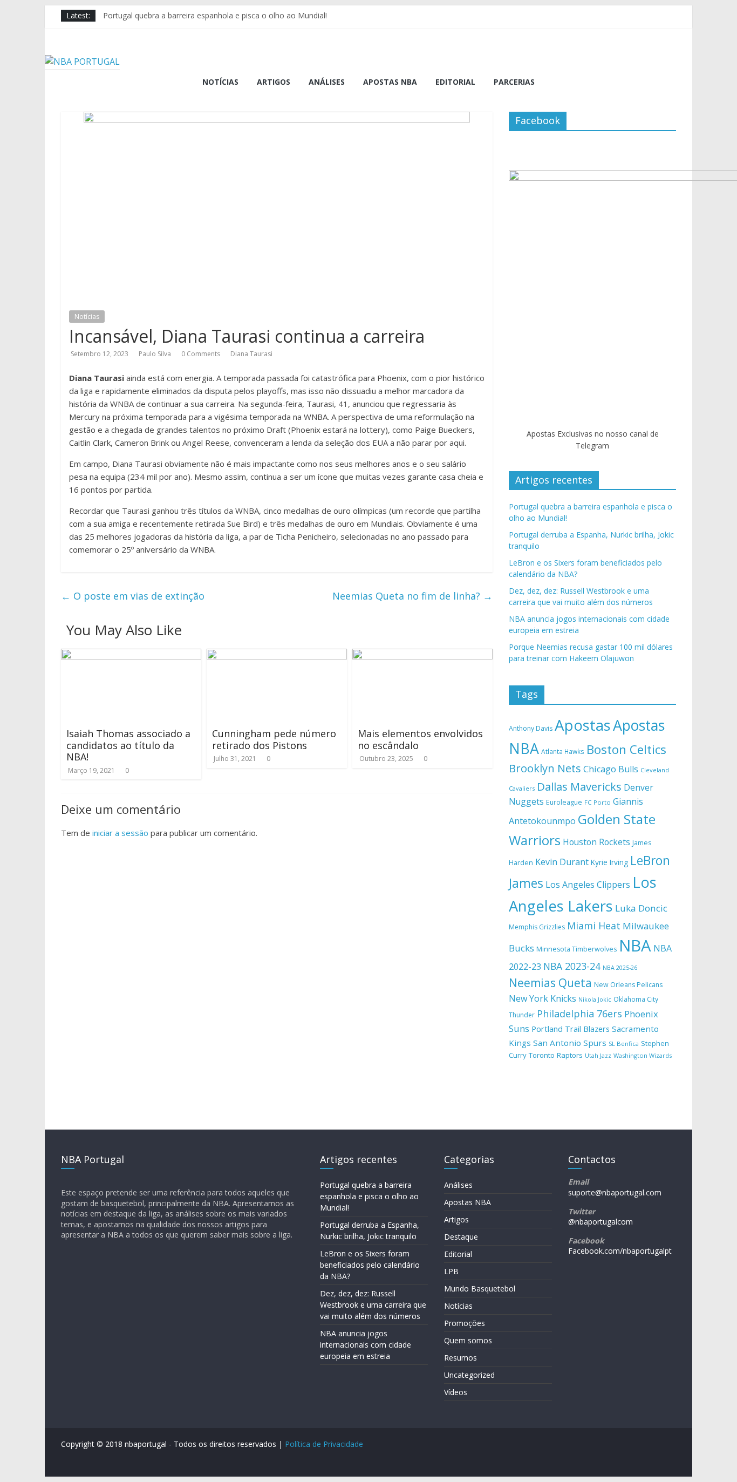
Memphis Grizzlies (537, 927)
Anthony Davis (530, 728)
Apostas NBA (390, 82)
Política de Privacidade (324, 1444)
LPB (451, 1271)
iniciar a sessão (120, 832)
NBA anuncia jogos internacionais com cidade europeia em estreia (365, 1344)
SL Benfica (624, 1043)
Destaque (461, 1237)
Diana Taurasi (251, 353)
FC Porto (597, 802)
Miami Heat (593, 925)
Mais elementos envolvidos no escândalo (420, 739)
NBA (635, 945)
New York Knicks (542, 998)
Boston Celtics (626, 749)
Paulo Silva (155, 353)
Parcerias (514, 82)
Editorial (455, 82)
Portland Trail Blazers (570, 1029)
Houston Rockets (596, 842)
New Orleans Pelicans (628, 984)
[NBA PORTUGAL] (82, 61)
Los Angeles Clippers (587, 884)
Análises (327, 82)
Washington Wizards (642, 1055)
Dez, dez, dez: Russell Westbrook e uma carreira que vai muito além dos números (373, 1304)
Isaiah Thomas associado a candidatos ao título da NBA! (128, 745)
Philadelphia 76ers (579, 1013)
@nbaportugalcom (600, 1221)
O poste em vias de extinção (132, 595)
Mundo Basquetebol (479, 1288)
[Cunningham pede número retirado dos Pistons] (277, 655)
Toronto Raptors (556, 1055)
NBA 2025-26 (620, 967)
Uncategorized (469, 1375)
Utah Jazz (598, 1055)
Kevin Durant (562, 862)
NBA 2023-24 (571, 966)
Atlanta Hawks (562, 751)
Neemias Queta (550, 982)
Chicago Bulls (610, 769)
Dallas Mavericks (579, 786)
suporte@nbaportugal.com (614, 1192)
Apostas (583, 725)
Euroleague (564, 802)
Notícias (220, 82)
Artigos (273, 82)
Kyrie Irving (609, 862)
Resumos (460, 1357)
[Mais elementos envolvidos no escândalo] (422, 655)
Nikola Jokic (594, 999)
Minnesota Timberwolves (576, 949)
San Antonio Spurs (569, 1042)
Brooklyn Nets (545, 768)
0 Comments (200, 353)
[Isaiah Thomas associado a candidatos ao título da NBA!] (131, 655)
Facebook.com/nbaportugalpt (620, 1251)
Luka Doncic (641, 908)
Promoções (464, 1323)
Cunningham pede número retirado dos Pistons (274, 739)
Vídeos (455, 1392)
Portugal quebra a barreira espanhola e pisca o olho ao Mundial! (215, 15)
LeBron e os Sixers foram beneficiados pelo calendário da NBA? (370, 1264)
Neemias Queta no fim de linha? (412, 595)
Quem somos (468, 1340)
